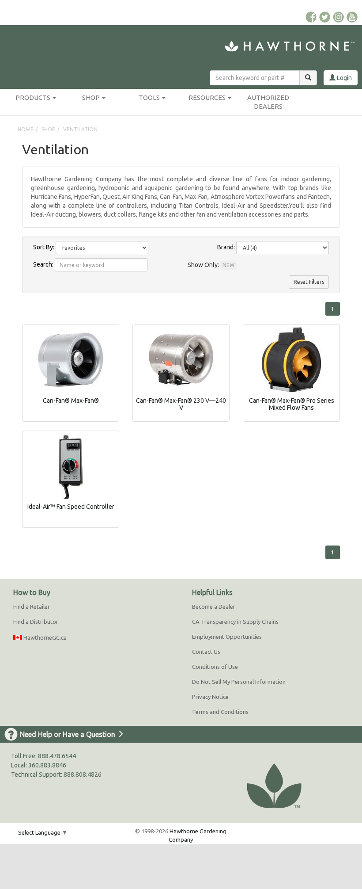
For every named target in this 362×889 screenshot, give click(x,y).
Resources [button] (208, 97)
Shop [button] (91, 97)
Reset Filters (309, 282)
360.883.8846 (47, 765)
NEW (228, 265)
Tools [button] (150, 97)
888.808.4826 (83, 774)
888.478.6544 (57, 755)
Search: (43, 264)
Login (344, 77)
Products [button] (33, 97)
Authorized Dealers (268, 102)
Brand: (226, 247)
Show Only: (203, 264)
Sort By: (43, 247)
